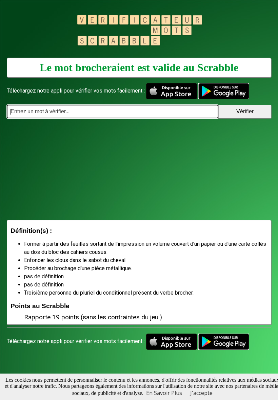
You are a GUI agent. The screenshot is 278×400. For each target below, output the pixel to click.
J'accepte (201, 393)
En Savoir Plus (164, 393)
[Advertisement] (139, 169)
